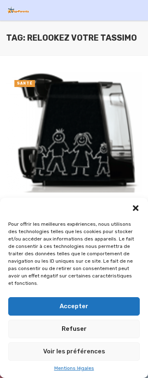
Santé (24, 83)
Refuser (74, 328)
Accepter (74, 306)
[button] (136, 208)
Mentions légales (74, 368)
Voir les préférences (74, 351)
